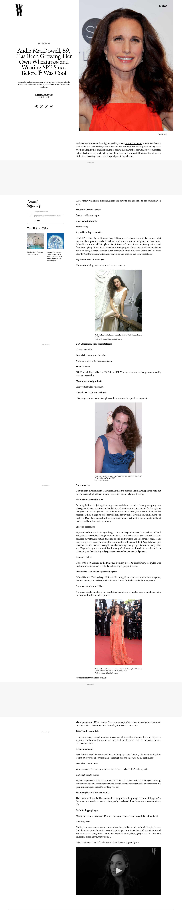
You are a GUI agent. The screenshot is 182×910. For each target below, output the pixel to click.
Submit (37, 221)
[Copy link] (46, 106)
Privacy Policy (43, 216)
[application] (118, 871)
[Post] (41, 106)
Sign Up (34, 203)
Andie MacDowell (133, 143)
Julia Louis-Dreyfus (102, 816)
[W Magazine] (19, 10)
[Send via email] (51, 106)
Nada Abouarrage (45, 94)
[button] (118, 870)
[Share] (36, 106)
